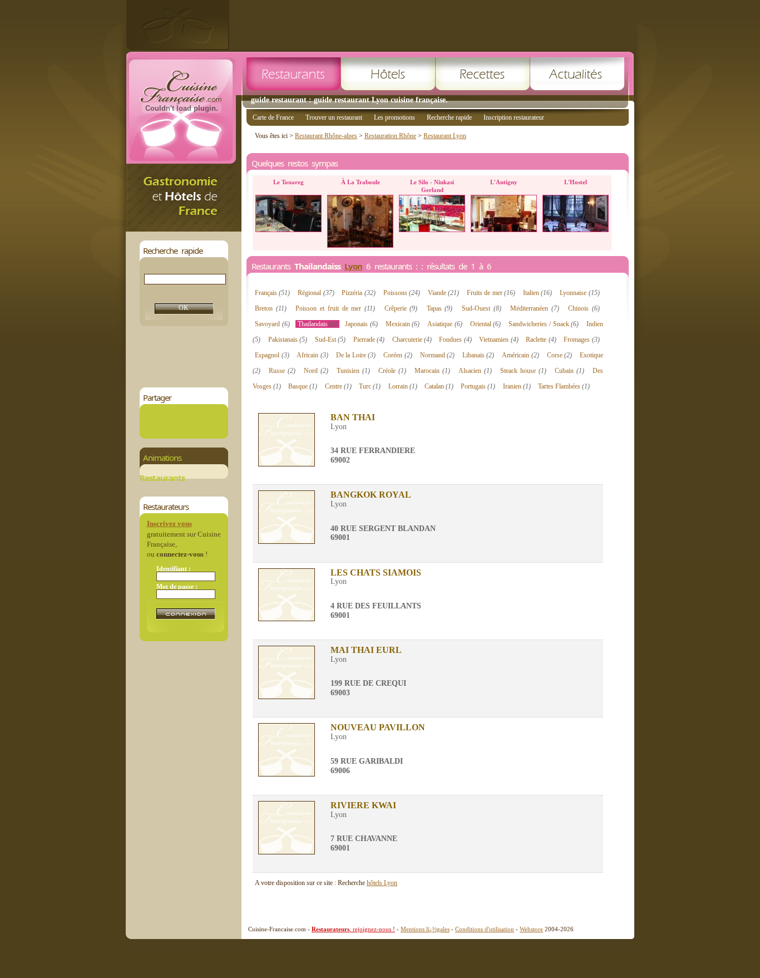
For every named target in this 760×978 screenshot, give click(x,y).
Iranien (517, 386)
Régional (316, 293)
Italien (537, 293)
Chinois (584, 308)
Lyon (353, 266)
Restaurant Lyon (444, 136)
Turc (370, 386)
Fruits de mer (491, 293)
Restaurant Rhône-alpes (326, 136)
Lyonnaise (579, 293)
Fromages (581, 339)
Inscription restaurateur (513, 117)
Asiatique (444, 324)
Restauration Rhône (390, 136)
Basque (302, 386)
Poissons (401, 293)
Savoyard (272, 324)
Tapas (440, 308)
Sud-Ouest (481, 308)
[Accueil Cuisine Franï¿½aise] (183, 228)
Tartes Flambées (564, 386)
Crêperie (401, 308)
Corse (560, 355)
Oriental (485, 324)
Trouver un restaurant (333, 117)
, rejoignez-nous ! (353, 929)
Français (272, 293)
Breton (271, 308)
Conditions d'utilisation (484, 929)
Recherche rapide (449, 117)
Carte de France (273, 117)
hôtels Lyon (382, 883)
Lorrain (402, 386)
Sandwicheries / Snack (544, 324)
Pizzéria (358, 293)
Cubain (569, 371)
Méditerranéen (534, 308)
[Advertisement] (431, 25)
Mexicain (403, 324)
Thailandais (318, 324)
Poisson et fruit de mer (335, 308)
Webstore (531, 929)
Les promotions (394, 117)
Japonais (361, 324)
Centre (338, 386)
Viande (443, 293)
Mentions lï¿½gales (425, 929)
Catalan (439, 386)
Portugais (478, 386)
